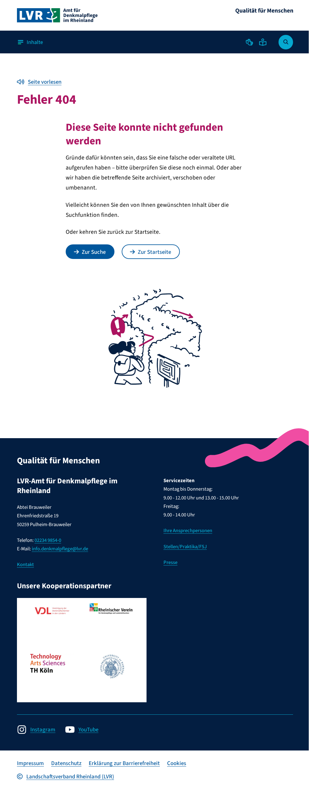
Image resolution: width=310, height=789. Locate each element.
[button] (249, 42)
